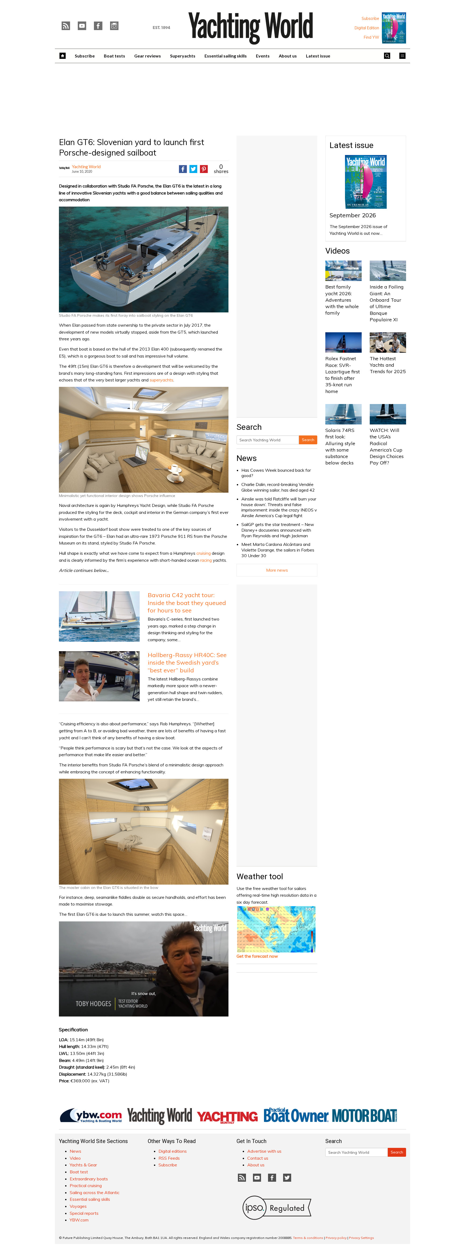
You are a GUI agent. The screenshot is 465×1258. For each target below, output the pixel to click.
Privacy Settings (361, 1238)
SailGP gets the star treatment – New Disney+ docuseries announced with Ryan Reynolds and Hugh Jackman (277, 530)
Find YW (371, 37)
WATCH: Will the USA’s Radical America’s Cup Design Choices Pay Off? (387, 446)
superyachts (161, 380)
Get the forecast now (257, 956)
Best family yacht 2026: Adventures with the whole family (342, 300)
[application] (143, 969)
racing (206, 560)
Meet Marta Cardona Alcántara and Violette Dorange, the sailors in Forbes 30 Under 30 (277, 550)
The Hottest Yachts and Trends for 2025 (388, 365)
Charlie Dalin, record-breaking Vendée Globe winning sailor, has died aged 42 (278, 487)
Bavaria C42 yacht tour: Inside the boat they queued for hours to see (187, 602)
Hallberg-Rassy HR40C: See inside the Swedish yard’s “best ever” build (187, 662)
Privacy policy (336, 1238)
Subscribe (370, 18)
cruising (203, 553)
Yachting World (86, 166)
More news (277, 570)
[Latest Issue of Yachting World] (394, 28)
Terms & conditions (308, 1238)
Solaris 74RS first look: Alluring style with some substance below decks (340, 446)
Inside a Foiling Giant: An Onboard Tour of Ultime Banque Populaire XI (387, 303)
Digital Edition (367, 28)
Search (308, 439)
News (247, 458)
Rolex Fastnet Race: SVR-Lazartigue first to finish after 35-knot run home (342, 374)
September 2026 (353, 215)
